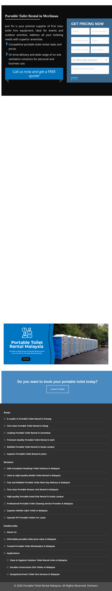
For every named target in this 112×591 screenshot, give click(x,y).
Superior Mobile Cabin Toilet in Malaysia (27, 510)
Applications (13, 553)
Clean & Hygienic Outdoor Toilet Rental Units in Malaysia (38, 560)
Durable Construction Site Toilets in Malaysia (32, 567)
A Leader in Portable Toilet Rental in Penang (29, 418)
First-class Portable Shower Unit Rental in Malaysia (32, 489)
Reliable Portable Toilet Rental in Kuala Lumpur (31, 446)
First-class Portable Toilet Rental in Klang (27, 425)
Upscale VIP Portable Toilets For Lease (26, 517)
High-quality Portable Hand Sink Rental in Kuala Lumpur (35, 496)
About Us (11, 532)
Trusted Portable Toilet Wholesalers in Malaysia (31, 546)
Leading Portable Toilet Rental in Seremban (29, 432)
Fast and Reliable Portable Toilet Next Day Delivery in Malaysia (38, 482)
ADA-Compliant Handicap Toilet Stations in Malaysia (33, 468)
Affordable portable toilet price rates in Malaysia (31, 539)
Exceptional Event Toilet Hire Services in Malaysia (35, 574)
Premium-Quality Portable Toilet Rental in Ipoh (31, 439)
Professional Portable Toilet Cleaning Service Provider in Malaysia (40, 503)
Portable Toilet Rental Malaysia (42, 585)
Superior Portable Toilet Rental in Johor (27, 454)
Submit (74, 79)
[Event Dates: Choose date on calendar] (106, 50)
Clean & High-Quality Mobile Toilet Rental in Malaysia (34, 475)
